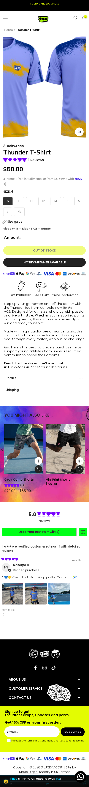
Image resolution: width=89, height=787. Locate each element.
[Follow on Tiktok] (53, 668)
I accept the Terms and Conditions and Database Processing (47, 740)
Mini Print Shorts (58, 480)
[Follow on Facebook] (35, 668)
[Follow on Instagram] (44, 668)
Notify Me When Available (45, 262)
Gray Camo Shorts (19, 480)
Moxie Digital (28, 772)
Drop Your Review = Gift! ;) (39, 532)
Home (8, 30)
